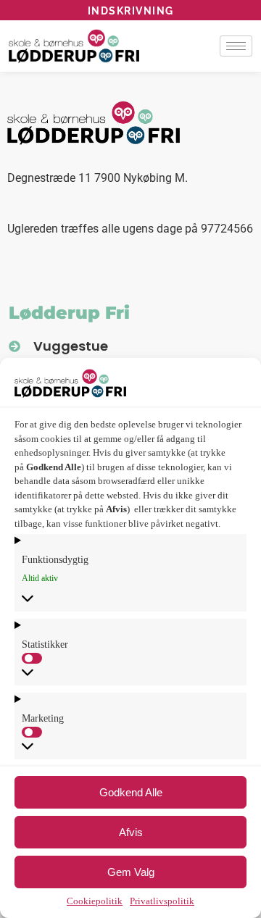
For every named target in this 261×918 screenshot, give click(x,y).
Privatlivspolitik (162, 901)
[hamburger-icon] (236, 46)
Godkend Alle (130, 792)
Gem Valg (130, 872)
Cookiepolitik (95, 901)
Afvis (131, 832)
